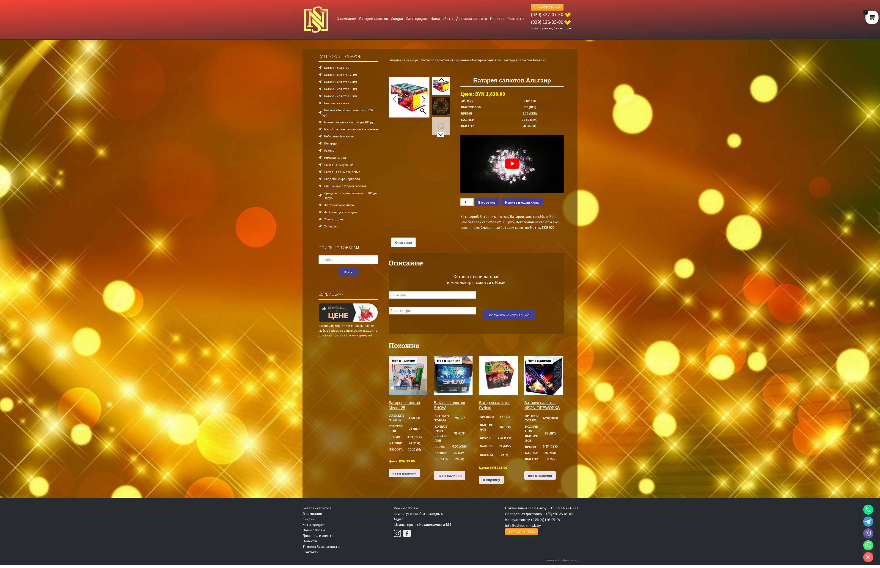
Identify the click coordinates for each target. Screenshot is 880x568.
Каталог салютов (435, 60)
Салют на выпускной (338, 165)
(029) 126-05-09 (547, 22)
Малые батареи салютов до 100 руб (349, 122)
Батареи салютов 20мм (340, 75)
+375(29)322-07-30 (563, 508)
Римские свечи (335, 158)
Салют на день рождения (342, 172)
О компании (346, 18)
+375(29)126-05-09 (558, 513)
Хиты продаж (417, 18)
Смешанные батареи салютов (476, 60)
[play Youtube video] (512, 164)
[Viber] (868, 533)
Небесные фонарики (339, 136)
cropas (574, 560)
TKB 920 (548, 227)
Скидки (397, 18)
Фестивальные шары (339, 205)
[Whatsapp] (868, 545)
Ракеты (329, 150)
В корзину (486, 202)
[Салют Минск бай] (316, 19)
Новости (497, 18)
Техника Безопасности (321, 546)
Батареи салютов (373, 18)
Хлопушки (331, 226)
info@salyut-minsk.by (523, 525)
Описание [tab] (403, 242)
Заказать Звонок (547, 7)
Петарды (330, 143)
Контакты (515, 18)
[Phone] (868, 510)
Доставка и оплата (471, 18)
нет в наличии (404, 473)
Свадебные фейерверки (342, 179)
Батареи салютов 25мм (340, 82)
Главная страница (403, 60)
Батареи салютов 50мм (529, 216)
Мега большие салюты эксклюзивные (351, 129)
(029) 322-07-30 (547, 14)
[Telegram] (868, 521)
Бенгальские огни (336, 103)
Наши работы (442, 18)
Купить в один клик (522, 202)
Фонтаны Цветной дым (340, 212)
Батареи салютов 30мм (340, 89)
